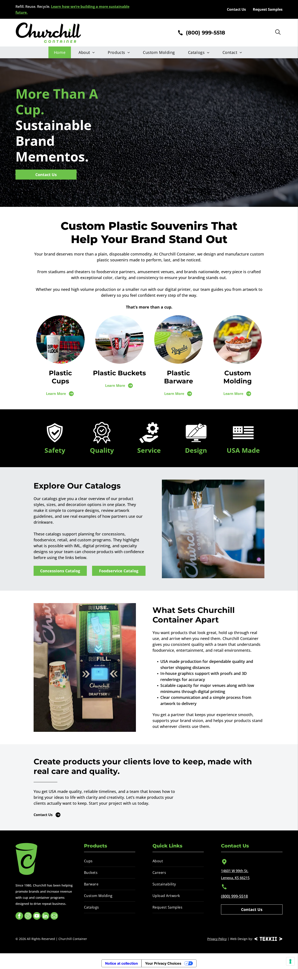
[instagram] (28, 916)
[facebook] (19, 916)
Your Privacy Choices (163, 963)
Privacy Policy (217, 939)
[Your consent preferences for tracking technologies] (290, 961)
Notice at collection (121, 963)
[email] (54, 916)
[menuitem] (60, 52)
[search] (278, 32)
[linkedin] (45, 916)
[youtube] (37, 916)
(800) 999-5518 (234, 896)
